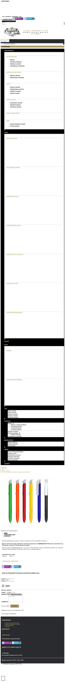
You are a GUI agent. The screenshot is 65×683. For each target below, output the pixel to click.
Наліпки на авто (12, 453)
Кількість (4, 606)
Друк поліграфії (12, 56)
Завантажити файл (16, 594)
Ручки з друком (14, 126)
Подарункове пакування (14, 312)
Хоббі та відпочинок (13, 113)
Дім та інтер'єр (11, 99)
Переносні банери (13, 444)
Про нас (7, 626)
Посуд (8, 84)
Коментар (5, 601)
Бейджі (9, 350)
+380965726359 (14, 561)
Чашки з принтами (13, 459)
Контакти (7, 536)
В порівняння (12, 613)
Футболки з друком (13, 417)
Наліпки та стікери (15, 63)
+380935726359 (6, 561)
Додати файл (6, 594)
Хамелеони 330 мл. (13, 196)
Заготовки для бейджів (14, 379)
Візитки (12, 59)
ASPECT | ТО (10, 578)
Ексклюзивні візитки (16, 426)
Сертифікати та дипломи (17, 65)
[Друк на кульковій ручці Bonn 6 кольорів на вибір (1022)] (28, 528)
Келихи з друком (15, 87)
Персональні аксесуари (14, 72)
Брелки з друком (15, 75)
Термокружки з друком (17, 89)
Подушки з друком (15, 106)
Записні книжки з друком (17, 124)
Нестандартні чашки (13, 167)
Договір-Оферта (9, 625)
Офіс (8, 120)
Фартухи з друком (13, 415)
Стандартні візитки (16, 429)
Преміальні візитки (16, 428)
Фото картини (11, 445)
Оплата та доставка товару (12, 622)
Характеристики (9, 534)
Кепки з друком (12, 410)
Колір (3, 592)
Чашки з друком (15, 93)
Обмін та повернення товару (12, 624)
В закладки (5, 613)
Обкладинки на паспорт (17, 77)
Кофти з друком (12, 412)
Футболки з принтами (14, 458)
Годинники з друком (16, 102)
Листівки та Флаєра (15, 61)
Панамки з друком (13, 414)
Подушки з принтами (13, 456)
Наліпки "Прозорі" (16, 434)
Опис (6, 533)
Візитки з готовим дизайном (18, 424)
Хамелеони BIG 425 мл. (14, 225)
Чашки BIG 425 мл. (12, 283)
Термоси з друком (15, 91)
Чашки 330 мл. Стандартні (15, 254)
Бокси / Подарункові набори (15, 451)
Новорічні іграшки (15, 104)
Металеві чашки (12, 138)
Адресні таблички (12, 442)
